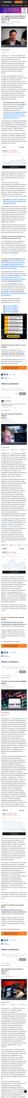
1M (8, 155)
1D (3, 155)
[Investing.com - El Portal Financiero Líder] (8, 2)
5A (15, 155)
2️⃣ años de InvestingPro (10, 310)
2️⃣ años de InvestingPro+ (11, 311)
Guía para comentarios (6, 397)
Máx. (18, 155)
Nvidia (15, 461)
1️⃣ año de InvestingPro (10, 306)
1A (13, 155)
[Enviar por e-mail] (14, 374)
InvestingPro (22, 104)
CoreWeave (4, 522)
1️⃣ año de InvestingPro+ (11, 308)
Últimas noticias (5, 5)
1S (5, 155)
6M (10, 155)
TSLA (9, 61)
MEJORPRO (13, 284)
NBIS (17, 502)
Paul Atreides (7, 400)
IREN (10, 522)
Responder (5, 407)
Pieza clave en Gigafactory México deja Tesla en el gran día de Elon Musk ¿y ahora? (14, 201)
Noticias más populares (17, 5)
